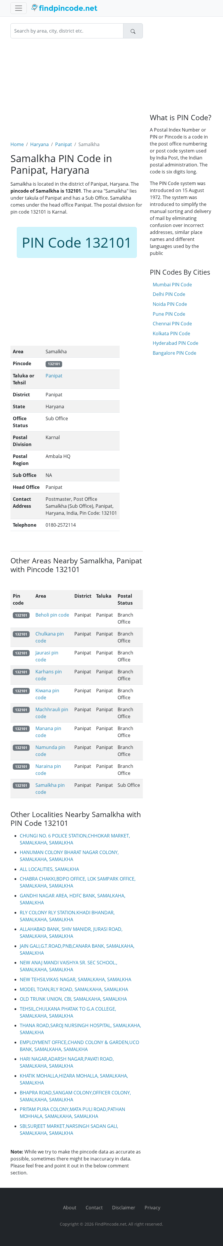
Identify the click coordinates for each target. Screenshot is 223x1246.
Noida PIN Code (170, 304)
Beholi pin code (52, 615)
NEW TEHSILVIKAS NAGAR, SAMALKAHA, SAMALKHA (75, 979)
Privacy (152, 1207)
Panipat (63, 144)
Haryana (39, 144)
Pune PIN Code (169, 314)
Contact (94, 1207)
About (69, 1207)
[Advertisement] (76, 86)
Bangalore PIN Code (174, 353)
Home (17, 144)
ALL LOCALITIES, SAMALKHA (49, 869)
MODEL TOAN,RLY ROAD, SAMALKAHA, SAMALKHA (74, 989)
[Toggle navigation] (18, 8)
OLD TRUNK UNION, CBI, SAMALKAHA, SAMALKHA (73, 999)
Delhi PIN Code (169, 294)
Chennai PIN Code (172, 323)
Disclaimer (123, 1207)
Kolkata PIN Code (171, 333)
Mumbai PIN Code (172, 284)
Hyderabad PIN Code (175, 343)
